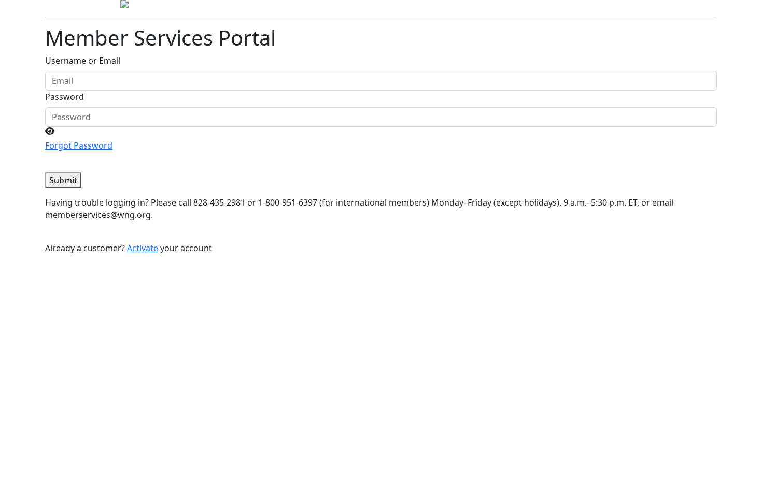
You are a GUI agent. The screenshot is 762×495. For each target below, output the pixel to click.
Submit (63, 180)
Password (64, 97)
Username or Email (82, 60)
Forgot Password (78, 145)
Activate (142, 248)
